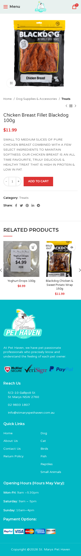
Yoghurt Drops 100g (21, 281)
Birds (44, 449)
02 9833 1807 (19, 405)
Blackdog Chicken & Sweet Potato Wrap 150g (59, 285)
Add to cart (38, 181)
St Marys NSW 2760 (23, 397)
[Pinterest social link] (27, 205)
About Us (10, 441)
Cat (43, 441)
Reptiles (46, 464)
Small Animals (50, 472)
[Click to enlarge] (11, 83)
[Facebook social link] (16, 205)
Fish (43, 456)
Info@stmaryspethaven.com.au (31, 413)
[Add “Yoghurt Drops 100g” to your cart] (33, 247)
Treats (65, 99)
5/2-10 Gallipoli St (21, 393)
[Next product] (75, 106)
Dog (43, 433)
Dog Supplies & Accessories (37, 99)
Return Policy (13, 456)
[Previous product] (66, 106)
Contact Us (12, 449)
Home (7, 99)
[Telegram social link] (38, 205)
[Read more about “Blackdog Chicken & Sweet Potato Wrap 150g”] (71, 247)
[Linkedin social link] (33, 205)
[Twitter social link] (21, 205)
